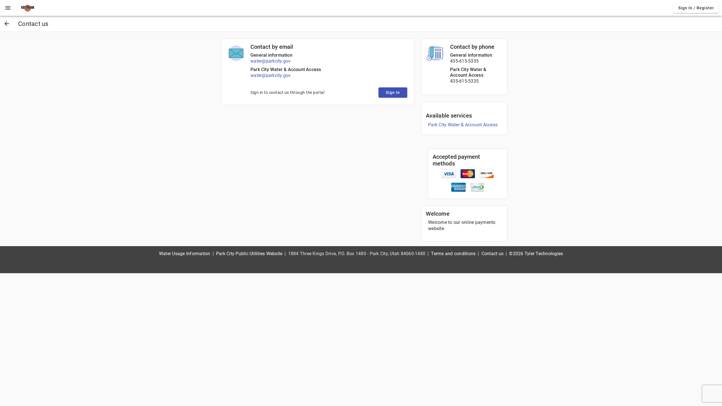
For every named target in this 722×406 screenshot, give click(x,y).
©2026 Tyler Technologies (536, 253)
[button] (8, 8)
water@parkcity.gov (270, 61)
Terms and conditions (453, 253)
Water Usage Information (184, 253)
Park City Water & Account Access (285, 69)
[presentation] (8, 8)
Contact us (492, 253)
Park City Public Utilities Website (249, 253)
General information (271, 55)
